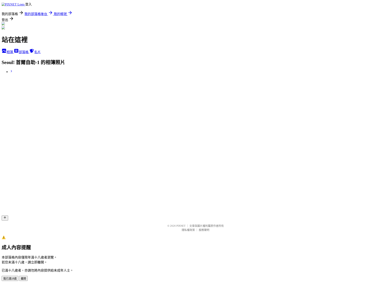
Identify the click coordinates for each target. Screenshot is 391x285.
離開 (23, 278)
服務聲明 (204, 229)
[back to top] (5, 218)
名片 (37, 52)
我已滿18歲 (10, 278)
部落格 (24, 52)
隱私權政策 (188, 229)
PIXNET (181, 225)
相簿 (10, 52)
